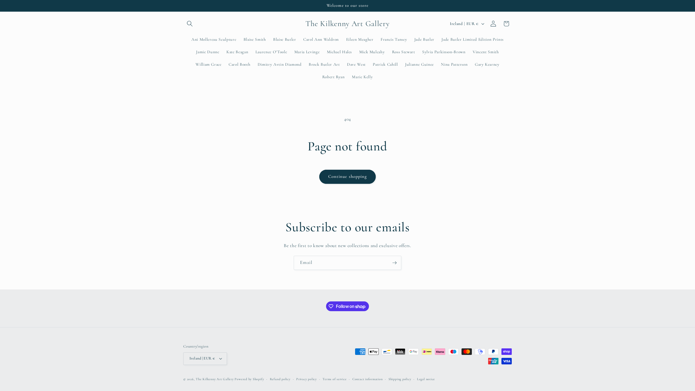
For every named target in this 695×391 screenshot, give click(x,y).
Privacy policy (306, 379)
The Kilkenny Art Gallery (214, 379)
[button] (189, 23)
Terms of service (334, 379)
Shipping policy (399, 379)
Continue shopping (347, 176)
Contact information (367, 379)
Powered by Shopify (249, 379)
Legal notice (426, 379)
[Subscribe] (394, 263)
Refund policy (280, 379)
